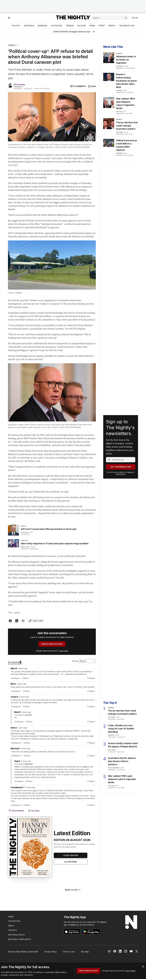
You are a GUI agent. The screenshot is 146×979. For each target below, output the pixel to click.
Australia (29, 25)
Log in (135, 18)
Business (42, 25)
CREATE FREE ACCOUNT (52, 644)
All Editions (70, 862)
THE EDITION (14, 921)
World (112, 25)
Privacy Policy (120, 474)
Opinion (70, 25)
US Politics (56, 25)
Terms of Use (69, 952)
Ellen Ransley (19, 84)
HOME (11, 916)
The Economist (114, 768)
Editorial (119, 66)
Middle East (25, 547)
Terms (129, 472)
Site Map (85, 952)
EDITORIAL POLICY (16, 935)
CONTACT (12, 930)
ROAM (92, 25)
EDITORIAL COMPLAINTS (19, 939)
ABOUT (11, 926)
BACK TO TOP (71, 890)
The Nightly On (126, 25)
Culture (81, 25)
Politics (16, 25)
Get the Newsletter (121, 467)
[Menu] (9, 18)
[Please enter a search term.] (125, 18)
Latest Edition (70, 855)
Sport (102, 25)
